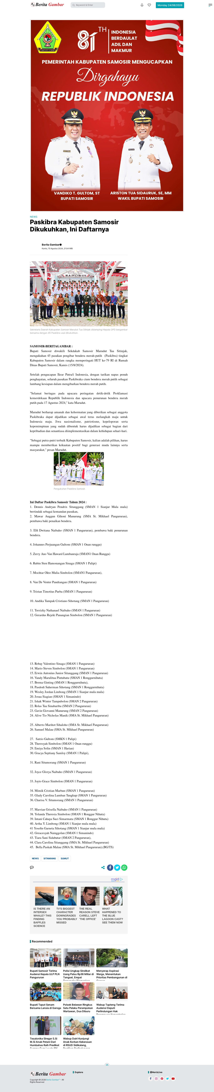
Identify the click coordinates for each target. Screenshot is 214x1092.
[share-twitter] (117, 867)
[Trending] (149, 5)
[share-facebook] (110, 867)
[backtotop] (107, 1065)
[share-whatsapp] (124, 867)
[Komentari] (32, 867)
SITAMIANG (50, 858)
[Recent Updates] (142, 5)
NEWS (33, 216)
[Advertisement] (79, 639)
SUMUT (65, 858)
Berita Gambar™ (53, 1080)
